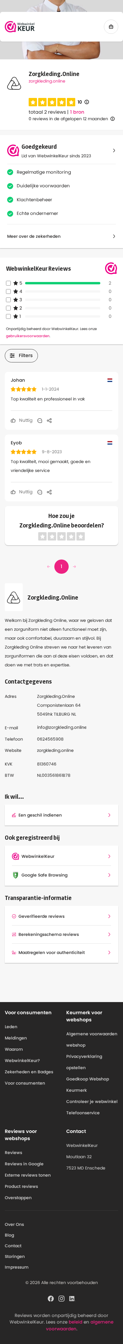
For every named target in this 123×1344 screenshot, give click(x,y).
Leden (11, 1027)
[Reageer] (39, 420)
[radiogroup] (52, 102)
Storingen (15, 1256)
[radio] (33, 102)
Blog (9, 1235)
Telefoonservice (83, 1113)
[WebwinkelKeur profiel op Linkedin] (72, 1298)
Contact (13, 1246)
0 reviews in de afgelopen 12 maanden (68, 119)
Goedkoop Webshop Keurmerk (87, 1084)
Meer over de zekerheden (34, 236)
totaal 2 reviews (47, 112)
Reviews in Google (24, 1164)
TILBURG (62, 714)
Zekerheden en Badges (29, 1072)
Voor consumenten (25, 1083)
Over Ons (14, 1224)
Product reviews (21, 1186)
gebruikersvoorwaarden (28, 335)
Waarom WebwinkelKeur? (22, 1055)
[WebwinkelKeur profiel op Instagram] (61, 1298)
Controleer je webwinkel (92, 1101)
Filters (26, 355)
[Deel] (49, 420)
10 (83, 102)
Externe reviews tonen (28, 1175)
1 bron (77, 112)
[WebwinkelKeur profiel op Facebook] (51, 1298)
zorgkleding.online (47, 81)
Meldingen (16, 1038)
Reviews (13, 1153)
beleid (75, 1322)
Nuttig (25, 420)
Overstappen (18, 1198)
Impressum (17, 1267)
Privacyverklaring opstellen (84, 1062)
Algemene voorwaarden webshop (91, 1039)
